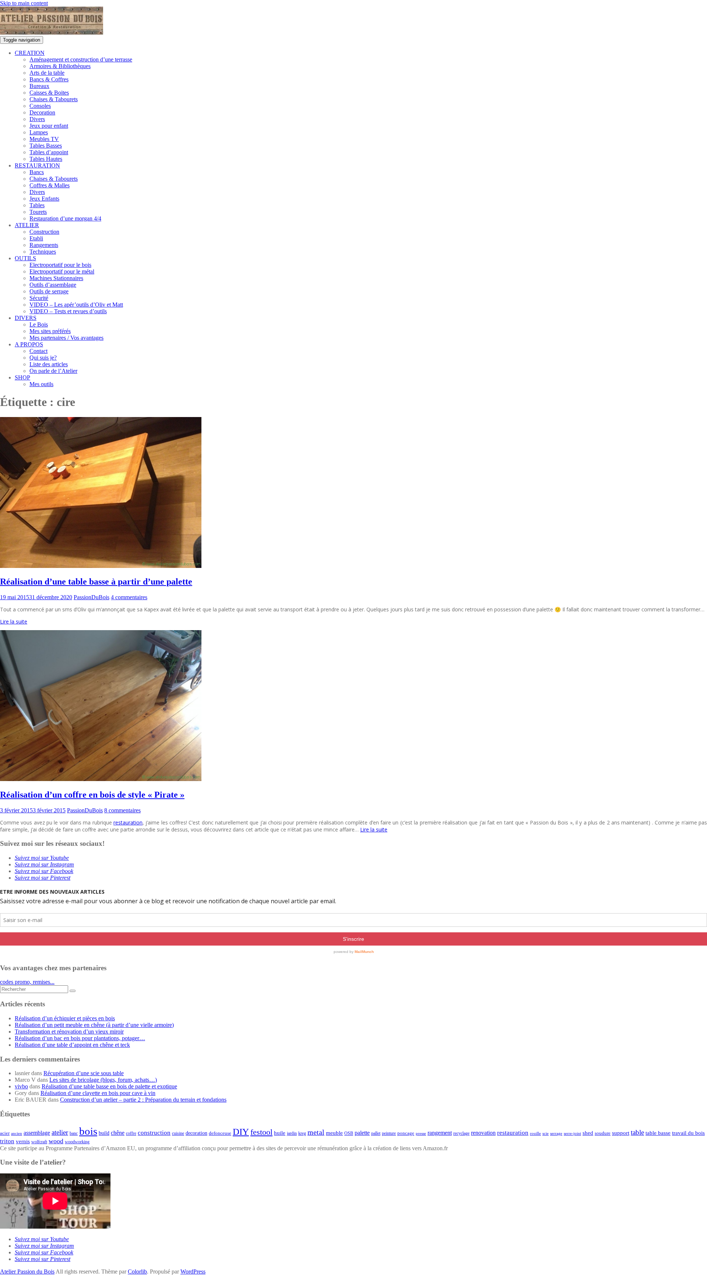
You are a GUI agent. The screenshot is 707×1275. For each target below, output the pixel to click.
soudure (603, 1133)
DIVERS (25, 318)
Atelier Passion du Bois (27, 1271)
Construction (44, 232)
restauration (128, 822)
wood (56, 1141)
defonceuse (220, 1133)
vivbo (21, 1086)
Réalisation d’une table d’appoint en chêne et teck (72, 1045)
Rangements (43, 245)
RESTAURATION (37, 165)
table (637, 1132)
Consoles (40, 106)
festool (261, 1132)
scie (545, 1133)
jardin (292, 1133)
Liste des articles (48, 364)
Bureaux (39, 86)
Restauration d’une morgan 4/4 (65, 218)
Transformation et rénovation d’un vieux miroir (69, 1031)
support (620, 1133)
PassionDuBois (91, 597)
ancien (16, 1133)
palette (362, 1133)
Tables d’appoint (48, 152)
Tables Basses (45, 145)
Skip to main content (24, 3)
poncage (405, 1133)
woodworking (77, 1142)
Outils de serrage (48, 291)
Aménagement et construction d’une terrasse (80, 59)
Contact (38, 351)
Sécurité (38, 298)
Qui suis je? (43, 357)
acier (5, 1133)
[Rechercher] (72, 991)
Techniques (42, 251)
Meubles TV (44, 139)
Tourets (38, 212)
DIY (241, 1132)
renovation (483, 1133)
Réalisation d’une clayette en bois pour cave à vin (98, 1093)
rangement (440, 1133)
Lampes (38, 132)
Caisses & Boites (49, 92)
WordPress (192, 1271)
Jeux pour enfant (48, 126)
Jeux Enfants (44, 198)
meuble (334, 1133)
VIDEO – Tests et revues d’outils (68, 311)
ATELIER (27, 225)
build (104, 1133)
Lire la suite (13, 621)
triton (7, 1141)
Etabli (36, 238)
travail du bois (688, 1133)
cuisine (178, 1133)
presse (421, 1133)
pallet (375, 1133)
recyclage (461, 1133)
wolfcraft (39, 1142)
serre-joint (572, 1133)
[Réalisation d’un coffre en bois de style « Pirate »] (100, 779)
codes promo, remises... (27, 982)
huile (279, 1133)
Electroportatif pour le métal (61, 271)
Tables (37, 205)
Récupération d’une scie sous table (83, 1073)
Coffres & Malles (49, 185)
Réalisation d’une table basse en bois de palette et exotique (109, 1086)
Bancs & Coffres (48, 79)
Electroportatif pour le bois (60, 265)
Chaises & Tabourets (53, 99)
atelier (60, 1132)
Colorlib (137, 1271)
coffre (131, 1133)
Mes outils (41, 384)
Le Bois (38, 324)
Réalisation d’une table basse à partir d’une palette (96, 581)
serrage (556, 1133)
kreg (302, 1133)
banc (74, 1133)
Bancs (36, 172)
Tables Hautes (45, 159)
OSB (348, 1133)
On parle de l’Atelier (53, 371)
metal (315, 1132)
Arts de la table (46, 73)
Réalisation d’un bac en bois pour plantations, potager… (80, 1038)
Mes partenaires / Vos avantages (66, 338)
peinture (389, 1133)
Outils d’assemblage (52, 285)
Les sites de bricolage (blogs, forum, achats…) (103, 1080)
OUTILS (25, 258)
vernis (23, 1141)
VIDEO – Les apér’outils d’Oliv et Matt (76, 304)
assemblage (37, 1133)
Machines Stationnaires (56, 278)
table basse (658, 1133)
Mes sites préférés (50, 331)
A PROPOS (29, 344)
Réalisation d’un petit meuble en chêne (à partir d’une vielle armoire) (94, 1025)
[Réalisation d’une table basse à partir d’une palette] (100, 566)
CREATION (30, 53)
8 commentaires (122, 810)
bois (88, 1131)
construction (154, 1132)
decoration (196, 1133)
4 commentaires (129, 597)
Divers (37, 119)
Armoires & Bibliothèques (60, 66)
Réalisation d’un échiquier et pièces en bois (65, 1018)
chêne (117, 1133)
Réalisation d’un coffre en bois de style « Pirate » (92, 794)
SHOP (22, 377)
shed (588, 1133)
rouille (535, 1133)
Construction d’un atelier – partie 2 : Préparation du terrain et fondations (143, 1099)
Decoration (42, 112)
